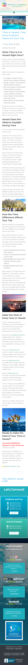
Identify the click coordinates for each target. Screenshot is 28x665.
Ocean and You (13, 373)
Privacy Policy (10, 648)
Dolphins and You (19, 335)
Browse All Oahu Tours (12, 466)
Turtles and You (14, 350)
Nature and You (14, 360)
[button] (14, 12)
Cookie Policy (18, 648)
